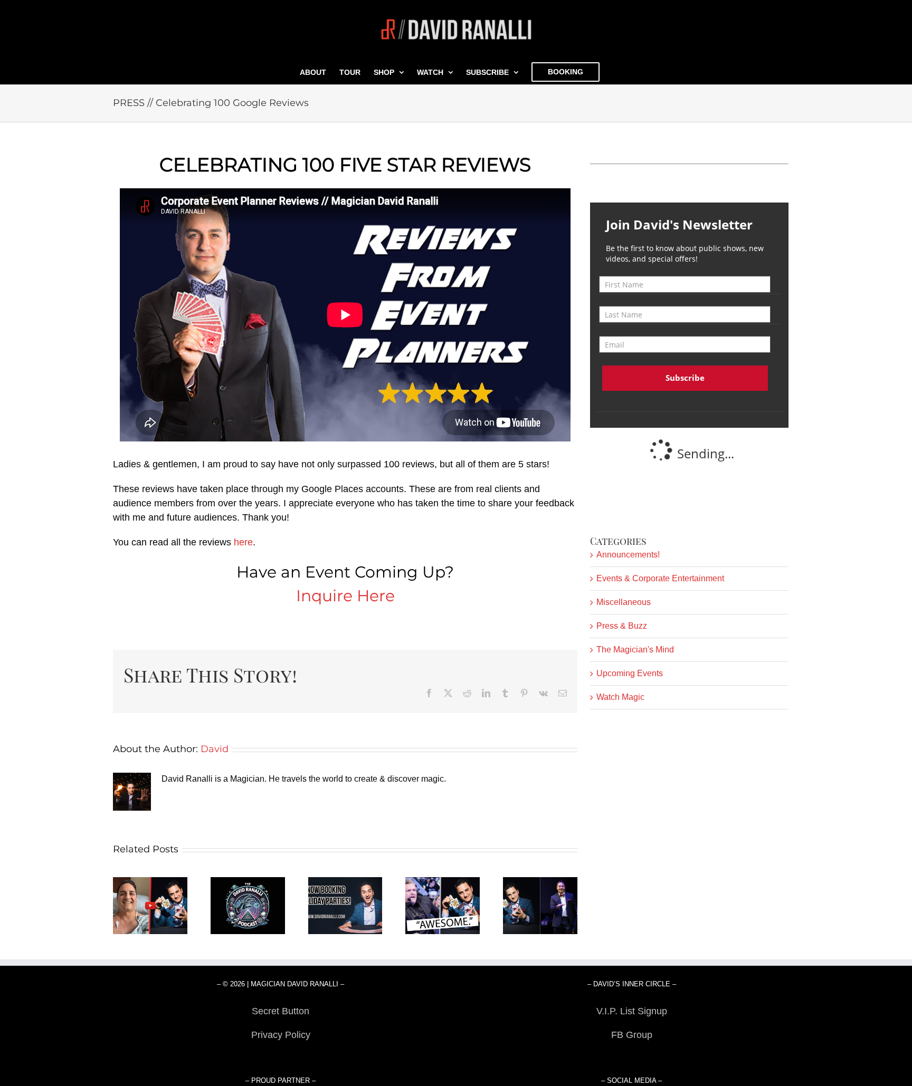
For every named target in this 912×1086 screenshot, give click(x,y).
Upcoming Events (629, 673)
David (215, 749)
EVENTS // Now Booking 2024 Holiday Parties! (345, 906)
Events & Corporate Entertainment (660, 578)
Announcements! (628, 554)
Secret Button (280, 1011)
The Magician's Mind (635, 649)
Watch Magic (620, 697)
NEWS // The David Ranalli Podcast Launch (248, 906)
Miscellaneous (623, 602)
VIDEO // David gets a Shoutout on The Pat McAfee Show (443, 906)
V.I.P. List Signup (631, 1011)
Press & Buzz (621, 625)
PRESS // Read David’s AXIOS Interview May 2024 (540, 906)
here (243, 542)
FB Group (631, 1035)
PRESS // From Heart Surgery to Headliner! (150, 906)
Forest (280, 1058)
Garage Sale (631, 1058)
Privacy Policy (280, 1035)
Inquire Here (345, 596)
